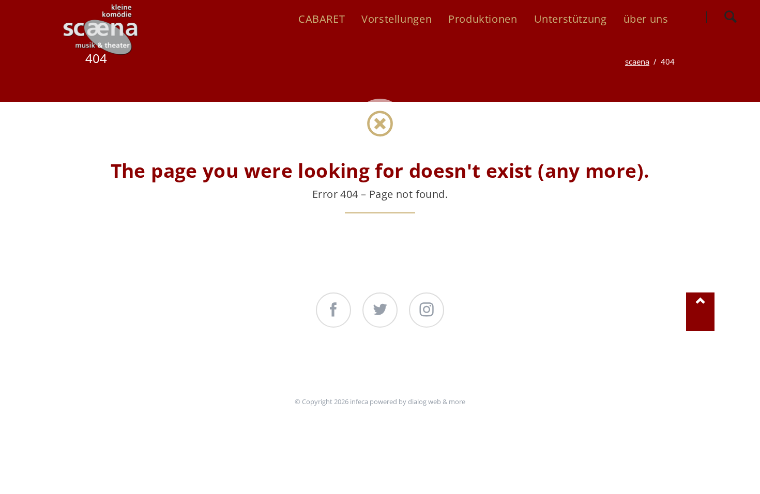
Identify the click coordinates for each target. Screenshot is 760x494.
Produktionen (376, 368)
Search (730, 17)
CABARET (206, 368)
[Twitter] (380, 310)
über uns (551, 368)
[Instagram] (426, 310)
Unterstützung (470, 368)
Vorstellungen (284, 368)
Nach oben (700, 311)
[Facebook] (333, 310)
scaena (637, 61)
